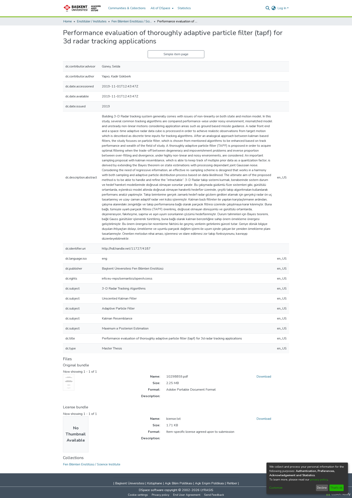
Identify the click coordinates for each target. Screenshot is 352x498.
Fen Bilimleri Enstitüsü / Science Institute (131, 21)
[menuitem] (162, 8)
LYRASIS (206, 490)
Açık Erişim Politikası (209, 483)
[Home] (83, 8)
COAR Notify (340, 494)
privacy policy (319, 479)
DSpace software (151, 490)
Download (263, 376)
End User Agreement (186, 495)
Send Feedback (214, 495)
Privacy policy (160, 495)
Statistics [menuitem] (184, 8)
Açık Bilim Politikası (178, 483)
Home (67, 21)
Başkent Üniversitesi (129, 483)
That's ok (336, 488)
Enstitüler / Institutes (92, 21)
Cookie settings (138, 495)
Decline (322, 488)
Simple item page (176, 54)
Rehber (232, 483)
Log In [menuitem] (281, 8)
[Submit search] (267, 8)
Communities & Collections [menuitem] (127, 8)
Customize (276, 488)
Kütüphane (154, 483)
